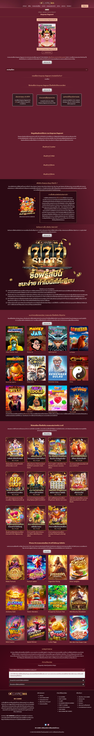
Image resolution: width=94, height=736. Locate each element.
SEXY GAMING (62, 699)
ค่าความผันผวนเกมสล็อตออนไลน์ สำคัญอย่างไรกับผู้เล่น (56, 534)
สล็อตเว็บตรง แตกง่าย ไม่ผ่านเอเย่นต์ (57, 57)
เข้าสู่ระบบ (84, 6)
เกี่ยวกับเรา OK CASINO (84, 697)
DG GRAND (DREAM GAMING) (66, 703)
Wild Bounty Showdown (78, 612)
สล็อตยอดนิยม (26, 414)
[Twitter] (46, 725)
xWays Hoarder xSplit (12, 352)
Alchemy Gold (10, 612)
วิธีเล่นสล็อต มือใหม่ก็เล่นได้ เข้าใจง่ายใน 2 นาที (14, 465)
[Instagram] (48, 725)
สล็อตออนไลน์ (60, 198)
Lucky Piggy (52, 642)
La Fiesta (72, 352)
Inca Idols (30, 411)
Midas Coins (30, 381)
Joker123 (47, 9)
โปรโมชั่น (81, 701)
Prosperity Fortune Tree (56, 612)
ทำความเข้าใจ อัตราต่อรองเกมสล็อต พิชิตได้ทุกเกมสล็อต (35, 534)
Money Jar (30, 352)
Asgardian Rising (54, 581)
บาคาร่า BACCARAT (44, 698)
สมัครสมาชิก (47, 62)
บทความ (63, 6)
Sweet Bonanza (52, 412)
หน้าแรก (25, 6)
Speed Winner (32, 642)
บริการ (58, 6)
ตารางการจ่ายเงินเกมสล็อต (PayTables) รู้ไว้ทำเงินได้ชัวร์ (36, 499)
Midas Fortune (11, 581)
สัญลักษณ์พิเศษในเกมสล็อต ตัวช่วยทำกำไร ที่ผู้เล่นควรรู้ (14, 533)
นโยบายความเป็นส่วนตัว (84, 705)
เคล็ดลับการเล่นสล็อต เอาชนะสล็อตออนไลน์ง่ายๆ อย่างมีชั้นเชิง (79, 500)
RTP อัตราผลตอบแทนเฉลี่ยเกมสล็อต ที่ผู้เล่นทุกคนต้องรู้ (15, 499)
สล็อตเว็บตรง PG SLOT (45, 702)
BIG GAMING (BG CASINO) (65, 711)
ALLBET (61, 701)
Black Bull (9, 412)
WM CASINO (62, 709)
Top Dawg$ (73, 412)
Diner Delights (74, 581)
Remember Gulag (53, 381)
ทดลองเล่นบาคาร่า (51, 6)
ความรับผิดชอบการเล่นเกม (85, 707)
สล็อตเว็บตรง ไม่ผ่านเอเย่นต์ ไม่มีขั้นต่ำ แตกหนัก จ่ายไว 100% (36, 466)
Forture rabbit (32, 581)
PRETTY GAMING (63, 705)
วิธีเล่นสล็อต (47, 433)
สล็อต (29, 6)
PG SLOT (47, 551)
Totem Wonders (32, 612)
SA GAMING (62, 697)
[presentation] (15, 338)
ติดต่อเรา (69, 6)
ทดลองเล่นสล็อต (36, 6)
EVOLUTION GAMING (64, 707)
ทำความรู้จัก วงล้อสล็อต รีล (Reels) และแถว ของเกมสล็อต (57, 466)
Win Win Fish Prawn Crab (78, 642)
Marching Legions (11, 382)
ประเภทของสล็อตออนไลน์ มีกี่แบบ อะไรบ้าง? (79, 465)
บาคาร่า (43, 6)
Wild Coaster (10, 642)
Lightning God (52, 352)
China (71, 381)
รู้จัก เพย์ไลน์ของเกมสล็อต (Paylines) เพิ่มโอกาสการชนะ (57, 499)
